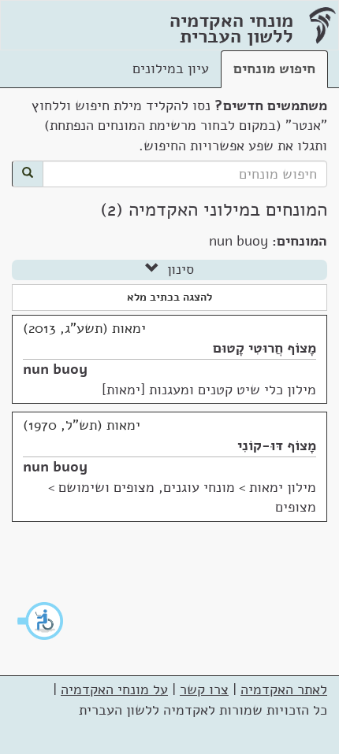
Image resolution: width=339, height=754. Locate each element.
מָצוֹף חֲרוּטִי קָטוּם (264, 347)
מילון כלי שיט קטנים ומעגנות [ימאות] (209, 389)
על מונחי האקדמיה (114, 689)
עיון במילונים (170, 68)
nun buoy (55, 369)
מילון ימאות (282, 487)
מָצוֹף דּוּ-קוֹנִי (276, 445)
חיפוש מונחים (274, 68)
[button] (41, 621)
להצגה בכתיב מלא (169, 297)
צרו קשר (204, 689)
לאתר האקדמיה (283, 689)
